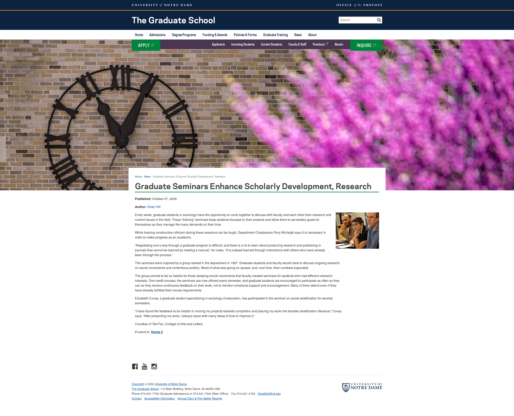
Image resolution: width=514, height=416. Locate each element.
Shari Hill (154, 206)
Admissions (157, 34)
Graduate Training (275, 34)
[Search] (379, 19)
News (298, 34)
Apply (144, 45)
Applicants (218, 44)
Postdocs (319, 44)
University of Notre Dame (171, 384)
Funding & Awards (215, 34)
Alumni (339, 44)
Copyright (138, 384)
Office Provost (358, 5)
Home (139, 34)
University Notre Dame (162, 5)
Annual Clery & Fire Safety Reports (200, 398)
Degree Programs (184, 34)
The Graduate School (173, 19)
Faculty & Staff (297, 44)
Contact (137, 398)
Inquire (365, 45)
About (312, 34)
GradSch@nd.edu (269, 394)
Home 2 (157, 332)
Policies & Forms (245, 34)
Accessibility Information (159, 398)
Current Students (271, 44)
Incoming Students (243, 44)
